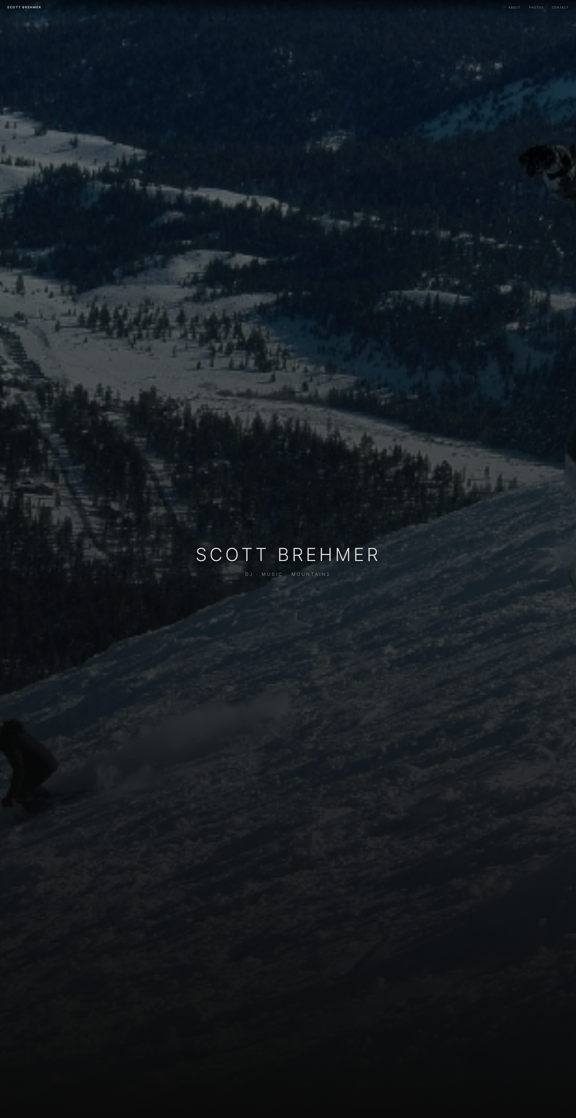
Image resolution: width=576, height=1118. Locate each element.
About (514, 7)
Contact (560, 7)
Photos (536, 7)
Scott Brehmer (24, 7)
